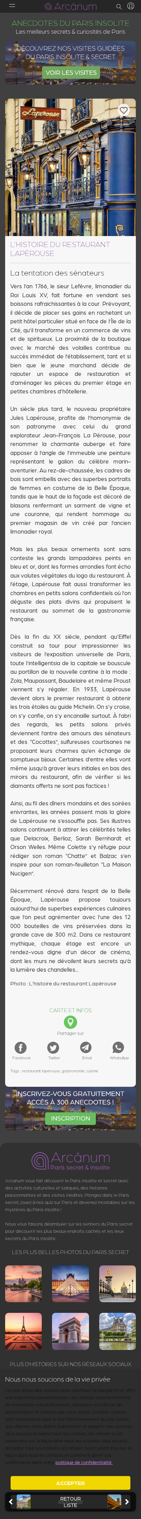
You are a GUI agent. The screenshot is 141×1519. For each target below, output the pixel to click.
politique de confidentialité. (84, 1462)
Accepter (70, 1482)
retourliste (70, 1502)
